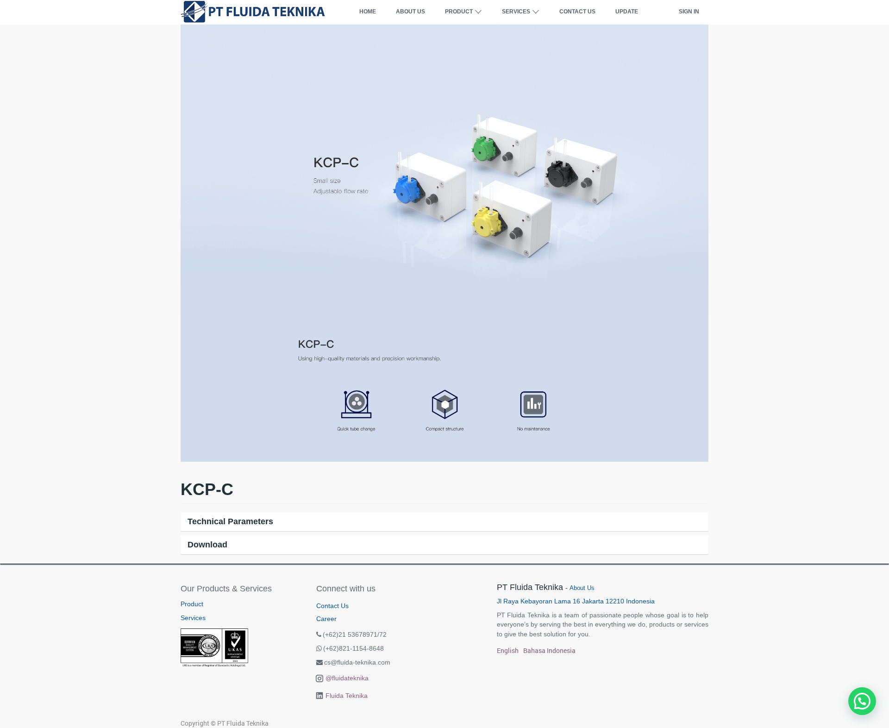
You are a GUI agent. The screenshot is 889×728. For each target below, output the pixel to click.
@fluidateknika (347, 678)
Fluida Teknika (347, 695)
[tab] (444, 522)
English (508, 650)
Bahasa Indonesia (549, 650)
